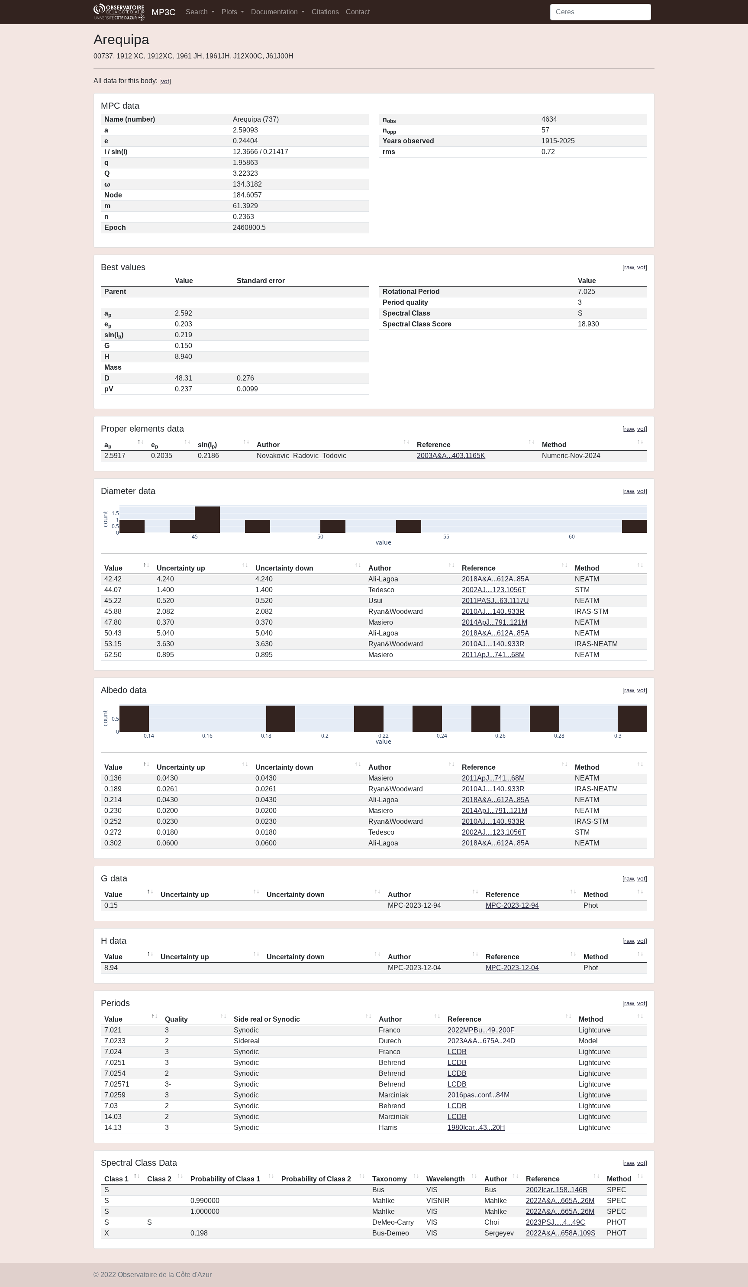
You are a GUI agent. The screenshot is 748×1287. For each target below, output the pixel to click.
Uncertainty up (181, 568)
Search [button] (198, 12)
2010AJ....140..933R (493, 611)
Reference (434, 444)
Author (268, 444)
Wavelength (445, 1179)
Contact (358, 12)
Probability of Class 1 (225, 1179)
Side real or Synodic (267, 1019)
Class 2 (159, 1179)
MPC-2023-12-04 (512, 967)
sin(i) (207, 445)
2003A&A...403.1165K (451, 455)
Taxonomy (389, 1179)
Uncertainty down (284, 568)
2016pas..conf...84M (478, 1095)
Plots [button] (230, 12)
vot (165, 80)
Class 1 (116, 1179)
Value (113, 568)
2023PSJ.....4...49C (555, 1222)
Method (554, 444)
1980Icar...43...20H (476, 1127)
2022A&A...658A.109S (561, 1233)
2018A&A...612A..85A (495, 579)
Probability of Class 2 (316, 1179)
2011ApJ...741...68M (493, 654)
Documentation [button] (275, 12)
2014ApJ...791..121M (494, 622)
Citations (325, 12)
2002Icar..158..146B (556, 1189)
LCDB (457, 1051)
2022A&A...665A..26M (560, 1200)
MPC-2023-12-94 (512, 905)
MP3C (163, 12)
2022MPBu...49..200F (481, 1030)
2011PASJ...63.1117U (495, 600)
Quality (176, 1019)
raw (629, 267)
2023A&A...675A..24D (482, 1041)
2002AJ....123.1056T (494, 590)
